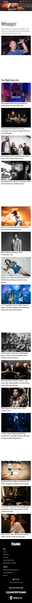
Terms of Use (5, 557)
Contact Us (5, 575)
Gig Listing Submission (8, 572)
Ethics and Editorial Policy (8, 560)
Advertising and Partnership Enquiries (11, 569)
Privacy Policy (6, 554)
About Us (5, 551)
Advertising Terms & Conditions (9, 562)
